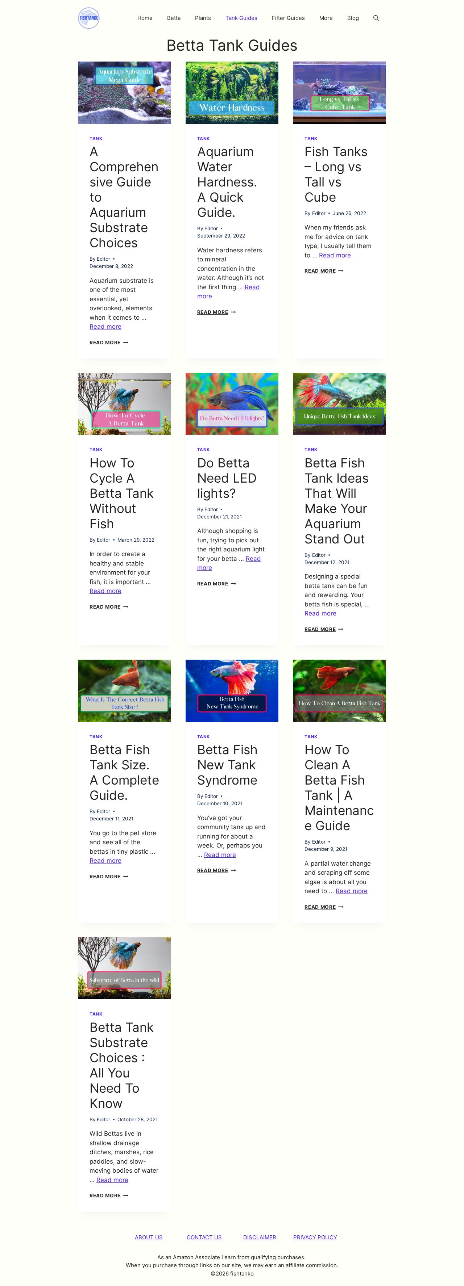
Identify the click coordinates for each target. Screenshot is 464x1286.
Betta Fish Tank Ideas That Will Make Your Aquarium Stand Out (336, 500)
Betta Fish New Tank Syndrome (227, 764)
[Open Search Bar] (376, 18)
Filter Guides (288, 17)
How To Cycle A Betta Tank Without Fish (122, 493)
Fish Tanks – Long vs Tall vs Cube (336, 174)
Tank (96, 138)
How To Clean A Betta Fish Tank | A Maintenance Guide (339, 787)
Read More (109, 342)
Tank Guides (241, 17)
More (326, 17)
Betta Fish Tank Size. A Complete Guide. (124, 772)
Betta (174, 17)
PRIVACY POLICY (315, 1237)
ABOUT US (149, 1237)
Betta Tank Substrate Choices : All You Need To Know (122, 1065)
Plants (203, 17)
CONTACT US (204, 1237)
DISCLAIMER (259, 1237)
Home (145, 17)
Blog (353, 17)
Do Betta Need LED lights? (227, 478)
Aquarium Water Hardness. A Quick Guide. (227, 182)
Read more (105, 326)
